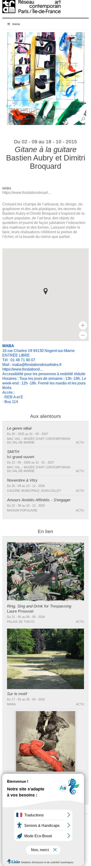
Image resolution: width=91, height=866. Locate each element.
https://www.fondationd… (22, 369)
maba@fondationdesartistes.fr (37, 365)
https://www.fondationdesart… (27, 193)
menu (16, 24)
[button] (45, 291)
